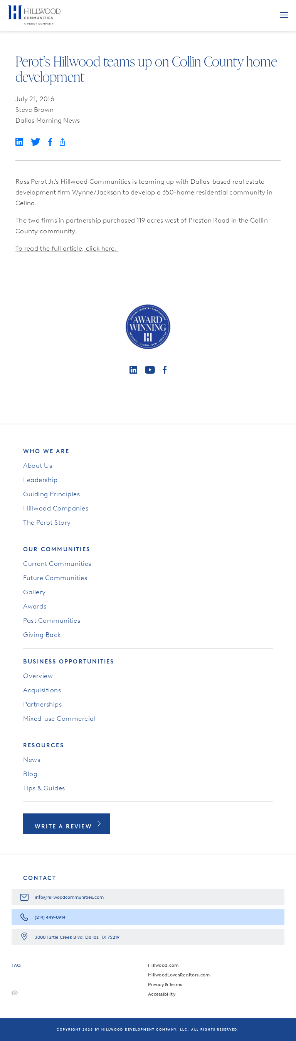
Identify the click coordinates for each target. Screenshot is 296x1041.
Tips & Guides (44, 788)
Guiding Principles (51, 494)
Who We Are (46, 451)
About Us (37, 465)
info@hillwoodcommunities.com (69, 897)
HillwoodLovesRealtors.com (179, 975)
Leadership (40, 480)
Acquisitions (42, 690)
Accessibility (161, 994)
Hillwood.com (163, 965)
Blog (30, 774)
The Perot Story (47, 522)
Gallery (34, 592)
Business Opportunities (68, 661)
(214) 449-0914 (50, 917)
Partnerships (42, 704)
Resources (43, 745)
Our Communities (56, 549)
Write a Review (63, 826)
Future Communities (55, 578)
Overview (38, 676)
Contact (39, 878)
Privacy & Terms (165, 984)
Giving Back (42, 635)
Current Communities (57, 563)
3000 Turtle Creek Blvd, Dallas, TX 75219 (77, 937)
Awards (34, 606)
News (31, 759)
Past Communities (51, 620)
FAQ (16, 965)
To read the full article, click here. (66, 248)
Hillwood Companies (55, 508)
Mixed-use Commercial (59, 718)
